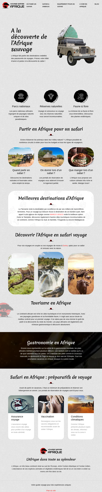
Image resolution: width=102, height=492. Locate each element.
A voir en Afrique (83, 5)
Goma (65, 246)
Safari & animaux (45, 5)
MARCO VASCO (56, 214)
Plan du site (51, 491)
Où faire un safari (31, 5)
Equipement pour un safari (66, 5)
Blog (97, 4)
